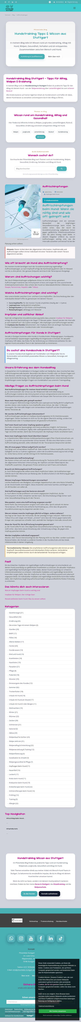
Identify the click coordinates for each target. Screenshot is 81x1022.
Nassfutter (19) (15, 662)
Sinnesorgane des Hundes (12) (20, 683)
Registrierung (72, 2)
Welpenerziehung (38, 88)
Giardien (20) (14, 629)
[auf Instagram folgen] (5, 2)
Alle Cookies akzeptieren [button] (57, 1011)
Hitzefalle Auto (12, 829)
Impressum (9, 1009)
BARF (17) (13, 633)
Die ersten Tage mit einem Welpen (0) (23, 625)
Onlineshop (33, 921)
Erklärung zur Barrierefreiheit (34, 1009)
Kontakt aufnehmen (49, 894)
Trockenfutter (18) (16, 691)
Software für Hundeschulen (14, 1016)
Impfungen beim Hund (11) (19, 766)
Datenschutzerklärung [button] (46, 1006)
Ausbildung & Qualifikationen (31, 56)
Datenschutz (18, 1009)
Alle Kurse (40, 137)
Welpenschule (40, 887)
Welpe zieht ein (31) (16, 741)
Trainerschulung (47, 921)
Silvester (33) (14, 679)
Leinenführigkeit (55, 88)
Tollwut (35, 287)
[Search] (62, 168)
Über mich (25, 976)
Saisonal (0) (13, 729)
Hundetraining (63, 132)
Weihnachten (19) (16, 708)
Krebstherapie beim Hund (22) (20, 787)
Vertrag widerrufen (30, 1011)
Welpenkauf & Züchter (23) (19, 737)
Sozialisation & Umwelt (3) (19, 758)
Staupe (7, 287)
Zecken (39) (13, 720)
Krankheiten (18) (15, 658)
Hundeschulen (61, 921)
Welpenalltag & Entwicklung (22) (21, 745)
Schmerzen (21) (15, 725)
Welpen (15, 132)
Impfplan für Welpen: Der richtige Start (20, 594)
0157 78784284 (29, 967)
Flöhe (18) (13, 637)
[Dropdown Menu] (74, 8)
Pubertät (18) (14, 675)
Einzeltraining (59, 884)
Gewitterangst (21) (16, 613)
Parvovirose (15, 287)
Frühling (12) (14, 795)
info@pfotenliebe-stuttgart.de (24, 970)
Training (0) (13, 799)
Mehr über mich (54, 56)
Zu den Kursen (29, 894)
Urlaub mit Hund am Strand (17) (21, 700)
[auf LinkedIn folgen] (13, 2)
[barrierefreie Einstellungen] (50, 2)
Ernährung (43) (14, 621)
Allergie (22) (13, 803)
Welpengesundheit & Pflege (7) (21, 762)
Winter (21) (13, 712)
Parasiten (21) (14, 666)
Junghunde (26, 132)
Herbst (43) (13, 646)
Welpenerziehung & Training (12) (21, 749)
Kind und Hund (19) (16, 654)
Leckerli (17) (13, 774)
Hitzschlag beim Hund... (15, 818)
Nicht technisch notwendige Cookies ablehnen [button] (57, 1015)
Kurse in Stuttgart (42, 884)
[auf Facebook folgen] (9, 2)
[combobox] (35, 168)
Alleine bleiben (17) (16, 642)
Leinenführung (39, 132)
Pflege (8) (12, 671)
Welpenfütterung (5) (17, 754)
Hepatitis (24, 287)
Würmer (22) (14, 716)
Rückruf (51, 132)
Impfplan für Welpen (64, 318)
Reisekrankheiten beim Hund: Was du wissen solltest (25, 599)
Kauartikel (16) (14, 770)
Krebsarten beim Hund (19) (19, 783)
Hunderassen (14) (16, 650)
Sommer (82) (14, 687)
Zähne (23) (13, 733)
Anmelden (60, 2)
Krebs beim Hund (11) (17, 778)
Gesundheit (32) (15, 617)
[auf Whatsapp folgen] (16, 2)
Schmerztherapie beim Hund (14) (22, 791)
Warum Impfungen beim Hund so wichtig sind (22, 590)
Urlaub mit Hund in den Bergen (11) (22, 704)
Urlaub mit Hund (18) (17, 695)
